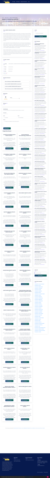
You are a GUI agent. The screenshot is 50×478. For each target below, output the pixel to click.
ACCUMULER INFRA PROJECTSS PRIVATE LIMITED (9, 330)
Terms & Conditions (40, 472)
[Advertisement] (23, 8)
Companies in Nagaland (38, 296)
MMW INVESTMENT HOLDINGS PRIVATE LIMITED (25, 311)
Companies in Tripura (38, 295)
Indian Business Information (30, 459)
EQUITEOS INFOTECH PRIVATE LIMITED (9, 212)
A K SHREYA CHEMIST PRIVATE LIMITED (25, 232)
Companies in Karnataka (38, 314)
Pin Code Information (17, 459)
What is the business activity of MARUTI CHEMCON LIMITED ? (14, 88)
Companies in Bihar (37, 320)
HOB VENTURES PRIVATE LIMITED (9, 270)
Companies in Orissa (38, 285)
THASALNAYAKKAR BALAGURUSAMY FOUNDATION (25, 135)
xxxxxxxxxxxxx (10, 66)
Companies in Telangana (38, 288)
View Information (9, 148)
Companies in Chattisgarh (38, 306)
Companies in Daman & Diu (39, 309)
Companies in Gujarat (38, 302)
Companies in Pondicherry (38, 324)
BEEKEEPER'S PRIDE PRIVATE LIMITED (25, 271)
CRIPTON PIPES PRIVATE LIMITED (9, 290)
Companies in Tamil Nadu (38, 305)
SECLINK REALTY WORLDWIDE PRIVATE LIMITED (9, 155)
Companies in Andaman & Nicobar (40, 330)
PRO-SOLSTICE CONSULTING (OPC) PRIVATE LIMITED (9, 174)
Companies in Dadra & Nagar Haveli (40, 327)
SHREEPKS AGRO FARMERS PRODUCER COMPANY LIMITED (24, 330)
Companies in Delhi (37, 316)
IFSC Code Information (17, 461)
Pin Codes (13, 1)
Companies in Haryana (38, 303)
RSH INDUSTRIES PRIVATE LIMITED (25, 368)
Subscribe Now (40, 275)
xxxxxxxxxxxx (10, 68)
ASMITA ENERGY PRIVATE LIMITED (25, 406)
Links (29, 1)
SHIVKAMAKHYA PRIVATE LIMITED (9, 252)
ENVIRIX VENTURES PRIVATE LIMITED (25, 252)
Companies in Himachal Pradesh (39, 323)
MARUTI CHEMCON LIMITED (14, 17)
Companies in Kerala (38, 292)
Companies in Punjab (38, 289)
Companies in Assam (38, 319)
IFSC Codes (18, 1)
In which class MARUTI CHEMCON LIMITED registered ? (13, 86)
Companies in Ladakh (38, 331)
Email (18, 115)
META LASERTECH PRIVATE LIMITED (9, 349)
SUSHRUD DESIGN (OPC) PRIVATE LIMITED (9, 368)
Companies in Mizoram (38, 321)
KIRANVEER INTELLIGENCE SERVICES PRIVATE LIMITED (9, 406)
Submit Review (6, 128)
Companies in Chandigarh (38, 310)
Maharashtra (7, 17)
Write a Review (6, 23)
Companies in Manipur (38, 307)
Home (3, 17)
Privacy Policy (46, 472)
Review (4, 119)
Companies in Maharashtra (39, 286)
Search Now (41, 36)
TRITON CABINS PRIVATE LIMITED (25, 386)
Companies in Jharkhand (38, 312)
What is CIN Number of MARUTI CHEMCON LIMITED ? (13, 81)
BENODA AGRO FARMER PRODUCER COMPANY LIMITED (9, 387)
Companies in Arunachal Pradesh (40, 293)
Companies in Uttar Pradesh (39, 313)
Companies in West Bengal (39, 300)
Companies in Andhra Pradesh (39, 317)
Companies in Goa (37, 326)
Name (4, 115)
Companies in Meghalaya (38, 299)
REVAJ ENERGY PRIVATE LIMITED (25, 192)
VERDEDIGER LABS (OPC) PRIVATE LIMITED (25, 174)
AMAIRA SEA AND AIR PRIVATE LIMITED (25, 212)
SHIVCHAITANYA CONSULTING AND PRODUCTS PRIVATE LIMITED (25, 291)
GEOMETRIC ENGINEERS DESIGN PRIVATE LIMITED (9, 135)
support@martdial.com (40, 465)
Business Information (24, 1)
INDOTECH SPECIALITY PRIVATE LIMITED (25, 155)
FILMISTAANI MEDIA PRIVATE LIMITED (9, 193)
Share (11, 23)
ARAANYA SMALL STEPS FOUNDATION (25, 349)
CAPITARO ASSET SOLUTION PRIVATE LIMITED (9, 232)
